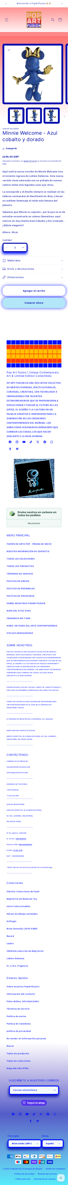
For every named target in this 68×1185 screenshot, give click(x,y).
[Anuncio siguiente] (62, 3)
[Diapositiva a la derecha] (64, 116)
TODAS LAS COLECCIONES (21, 559)
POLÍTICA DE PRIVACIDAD (20, 596)
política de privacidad (19, 1031)
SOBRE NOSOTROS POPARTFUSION (26, 603)
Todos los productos (18, 1053)
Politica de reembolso (19, 1023)
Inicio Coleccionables (18, 906)
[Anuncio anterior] (6, 3)
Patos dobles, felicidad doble (23, 1001)
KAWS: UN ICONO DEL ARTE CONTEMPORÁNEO (32, 625)
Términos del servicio (47, 1174)
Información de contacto (45, 1179)
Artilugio (11, 921)
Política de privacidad (24, 1174)
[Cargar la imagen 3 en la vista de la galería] (52, 116)
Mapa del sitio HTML (18, 1068)
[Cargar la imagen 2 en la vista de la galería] (34, 116)
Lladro (10, 943)
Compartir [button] (11, 148)
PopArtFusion (16, 1169)
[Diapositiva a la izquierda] (3, 116)
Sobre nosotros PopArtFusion (23, 986)
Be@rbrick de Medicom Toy (22, 899)
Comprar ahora (34, 303)
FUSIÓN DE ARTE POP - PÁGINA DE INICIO (29, 544)
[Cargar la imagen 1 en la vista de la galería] (16, 116)
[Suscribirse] (54, 1090)
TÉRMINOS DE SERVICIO (20, 573)
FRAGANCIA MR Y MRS (19, 618)
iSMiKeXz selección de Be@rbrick (25, 951)
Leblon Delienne (15, 958)
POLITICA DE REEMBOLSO (21, 588)
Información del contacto (21, 994)
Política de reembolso (55, 1169)
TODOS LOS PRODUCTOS (20, 566)
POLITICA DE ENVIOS (18, 581)
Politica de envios (16, 1016)
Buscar (10, 1046)
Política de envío (23, 1179)
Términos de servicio (18, 1008)
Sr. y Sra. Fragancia (17, 966)
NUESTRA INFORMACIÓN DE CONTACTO (28, 551)
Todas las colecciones (19, 1061)
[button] (6, 19)
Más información (34, 523)
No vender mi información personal (26, 1038)
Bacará (10, 936)
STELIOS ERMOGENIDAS (20, 633)
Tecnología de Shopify (32, 1169)
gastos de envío (30, 161)
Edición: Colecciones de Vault (23, 891)
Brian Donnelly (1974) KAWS (22, 928)
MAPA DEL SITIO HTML (19, 610)
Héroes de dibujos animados (22, 914)
